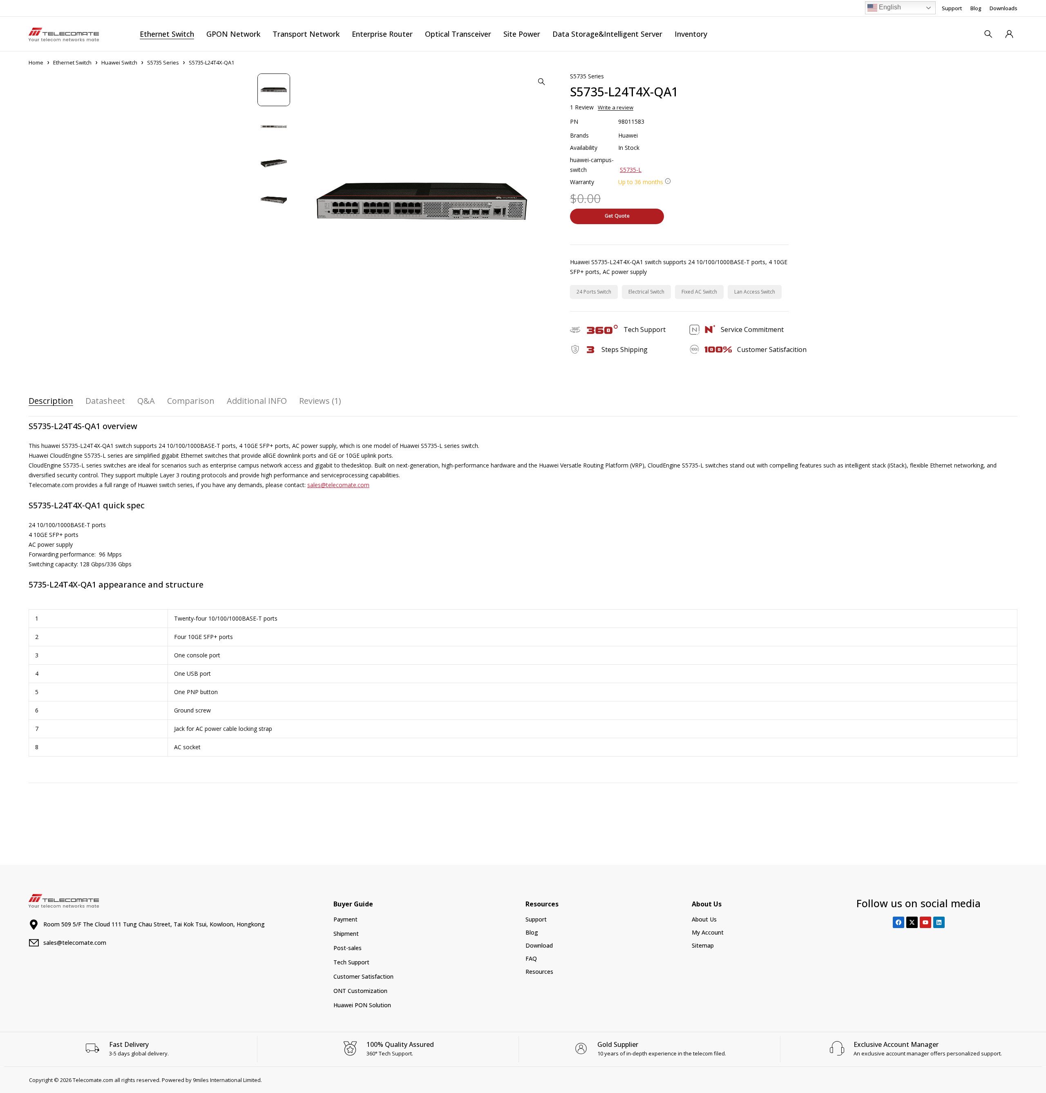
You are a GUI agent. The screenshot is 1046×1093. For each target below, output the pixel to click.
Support (952, 8)
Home (36, 62)
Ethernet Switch (72, 62)
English (889, 7)
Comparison (191, 401)
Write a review (615, 107)
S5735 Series (163, 62)
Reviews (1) (320, 401)
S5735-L (630, 170)
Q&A (146, 401)
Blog (975, 8)
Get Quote (617, 215)
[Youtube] (925, 922)
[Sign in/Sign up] (1009, 34)
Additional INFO (257, 401)
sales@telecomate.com (338, 485)
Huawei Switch (119, 62)
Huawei (628, 135)
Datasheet (105, 401)
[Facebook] (898, 922)
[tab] (51, 401)
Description (51, 401)
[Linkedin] (939, 922)
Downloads (1003, 8)
